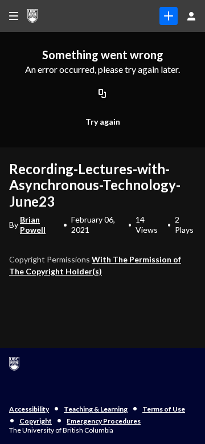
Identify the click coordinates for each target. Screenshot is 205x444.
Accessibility (29, 409)
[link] (168, 16)
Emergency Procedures (104, 421)
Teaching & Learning (96, 409)
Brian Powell (33, 225)
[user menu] (191, 16)
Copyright (35, 421)
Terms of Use (163, 409)
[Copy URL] (102, 94)
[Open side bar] (14, 16)
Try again (102, 121)
